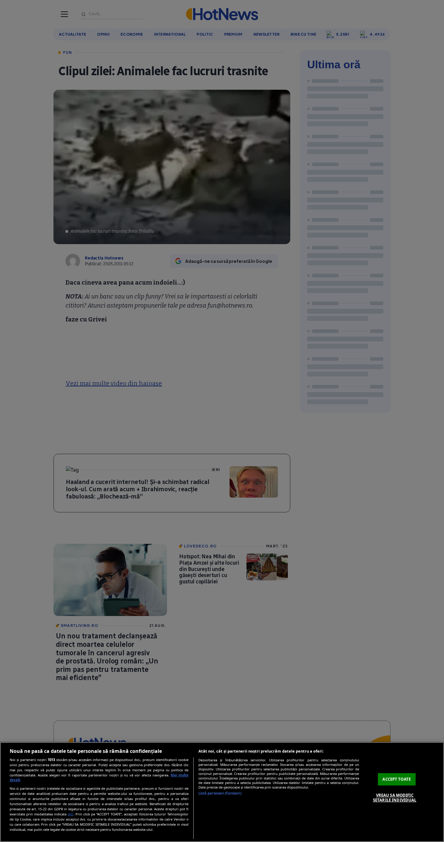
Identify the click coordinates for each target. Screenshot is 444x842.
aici (70, 814)
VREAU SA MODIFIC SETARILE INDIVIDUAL (394, 797)
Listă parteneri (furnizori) (220, 793)
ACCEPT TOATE (396, 779)
